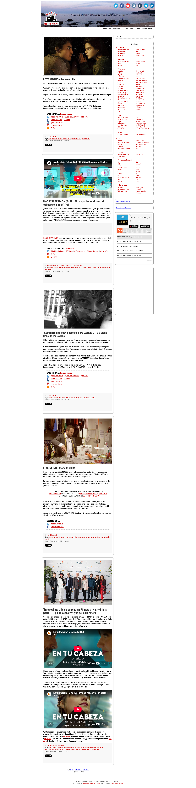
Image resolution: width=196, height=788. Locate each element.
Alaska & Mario (140, 71)
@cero (81, 493)
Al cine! (120, 141)
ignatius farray (70, 537)
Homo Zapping (140, 90)
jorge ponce (79, 537)
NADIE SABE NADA (50, 238)
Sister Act (120, 127)
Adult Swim (121, 71)
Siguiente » (78, 770)
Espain (119, 121)
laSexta (138, 172)
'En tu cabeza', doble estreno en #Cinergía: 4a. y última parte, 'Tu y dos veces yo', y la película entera (75, 611)
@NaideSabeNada (57, 251)
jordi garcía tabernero (75, 749)
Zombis (138, 109)
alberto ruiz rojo (53, 747)
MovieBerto (139, 98)
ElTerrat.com (121, 156)
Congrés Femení (122, 119)
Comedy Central (122, 168)
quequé (95, 537)
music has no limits (89, 398)
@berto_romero (53, 267)
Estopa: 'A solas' (140, 121)
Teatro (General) (140, 127)
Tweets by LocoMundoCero (123, 208)
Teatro (120, 115)
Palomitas (138, 102)
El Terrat (54, 128)
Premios (138, 53)
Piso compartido (140, 104)
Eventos (138, 63)
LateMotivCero (56, 125)
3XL (137, 162)
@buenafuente (64, 267)
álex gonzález (53, 139)
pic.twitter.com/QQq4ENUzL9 (96, 493)
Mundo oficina (122, 100)
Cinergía (61, 745)
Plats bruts (121, 106)
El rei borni (139, 146)
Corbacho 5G (139, 119)
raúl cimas (101, 537)
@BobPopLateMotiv (72, 117)
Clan (137, 166)
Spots (137, 65)
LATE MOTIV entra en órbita (59, 79)
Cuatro (138, 168)
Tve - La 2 (138, 181)
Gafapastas (121, 88)
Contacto (86, 783)
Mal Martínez (121, 123)
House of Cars (122, 92)
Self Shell (138, 189)
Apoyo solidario (140, 49)
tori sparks (86, 139)
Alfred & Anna (140, 141)
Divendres (120, 81)
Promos (120, 65)
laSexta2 (120, 173)
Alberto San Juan (123, 117)
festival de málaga (55, 749)
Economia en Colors (141, 81)
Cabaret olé (139, 75)
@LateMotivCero (57, 117)
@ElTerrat (84, 117)
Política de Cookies (117, 783)
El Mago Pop (121, 84)
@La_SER (104, 251)
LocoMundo (51, 535)
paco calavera (88, 537)
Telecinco (138, 177)
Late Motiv (50, 137)
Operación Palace (123, 102)
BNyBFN (120, 75)
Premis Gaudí (121, 107)
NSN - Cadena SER (76, 265)
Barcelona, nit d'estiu (124, 142)
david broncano (67, 398)
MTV (137, 173)
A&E (119, 164)
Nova (137, 175)
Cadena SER (69, 248)
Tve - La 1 (120, 181)
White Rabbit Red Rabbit (143, 129)
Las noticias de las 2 (123, 94)
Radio (120, 133)
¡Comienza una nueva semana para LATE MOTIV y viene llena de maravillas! (75, 334)
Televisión (121, 69)
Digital (119, 63)
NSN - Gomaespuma (123, 125)
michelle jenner (94, 749)
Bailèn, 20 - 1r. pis (95, 783)
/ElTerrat (67, 120)
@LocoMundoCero (57, 524)
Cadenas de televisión (125, 160)
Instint (137, 51)
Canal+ (120, 166)
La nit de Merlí (140, 92)
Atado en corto (140, 187)
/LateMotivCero (56, 120)
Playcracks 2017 (140, 106)
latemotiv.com (66, 114)
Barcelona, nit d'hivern (142, 142)
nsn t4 (50, 269)
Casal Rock (121, 77)
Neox (119, 175)
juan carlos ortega (77, 139)
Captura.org (139, 154)
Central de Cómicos (123, 79)
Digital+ (120, 170)
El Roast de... (139, 84)
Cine (119, 139)
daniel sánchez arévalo (89, 747)
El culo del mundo (141, 144)
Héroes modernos (123, 90)
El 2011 (120, 82)
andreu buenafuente (64, 139)
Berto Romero (65, 265)
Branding (121, 59)
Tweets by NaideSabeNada (123, 201)
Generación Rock (141, 88)
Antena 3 (138, 164)
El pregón (120, 146)
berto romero (87, 267)
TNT (119, 179)
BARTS (138, 117)
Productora (121, 55)
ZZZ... (119, 111)
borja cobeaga (77, 747)
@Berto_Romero (93, 251)
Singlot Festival (140, 125)
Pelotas (120, 104)
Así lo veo (120, 187)
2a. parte (47, 739)
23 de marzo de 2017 (91, 496)
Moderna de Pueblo (123, 189)
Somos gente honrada (124, 148)
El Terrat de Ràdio (123, 135)
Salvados (138, 107)
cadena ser (95, 267)
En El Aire (120, 86)
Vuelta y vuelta (122, 109)
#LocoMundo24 (55, 493)
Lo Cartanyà (121, 96)
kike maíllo (85, 749)
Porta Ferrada (121, 53)
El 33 (119, 172)
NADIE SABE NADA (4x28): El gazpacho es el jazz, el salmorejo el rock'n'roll (73, 203)
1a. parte (66, 736)
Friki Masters (139, 86)
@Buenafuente (79, 251)
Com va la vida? (140, 79)
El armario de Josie (141, 82)
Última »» (86, 770)
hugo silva (64, 749)
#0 (55, 137)
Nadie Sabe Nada (141, 100)
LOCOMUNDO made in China (59, 468)
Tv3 (137, 179)
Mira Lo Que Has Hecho (124, 98)
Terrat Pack (121, 129)
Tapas (137, 148)
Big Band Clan (140, 73)
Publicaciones (140, 55)
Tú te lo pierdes (122, 191)
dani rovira (51, 537)
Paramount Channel (123, 177)
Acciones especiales (123, 61)
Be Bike (120, 73)
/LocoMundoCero (57, 526)
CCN (137, 77)
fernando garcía (77, 398)
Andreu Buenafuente (53, 265)
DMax (137, 170)
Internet (121, 152)
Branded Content (52, 745)
